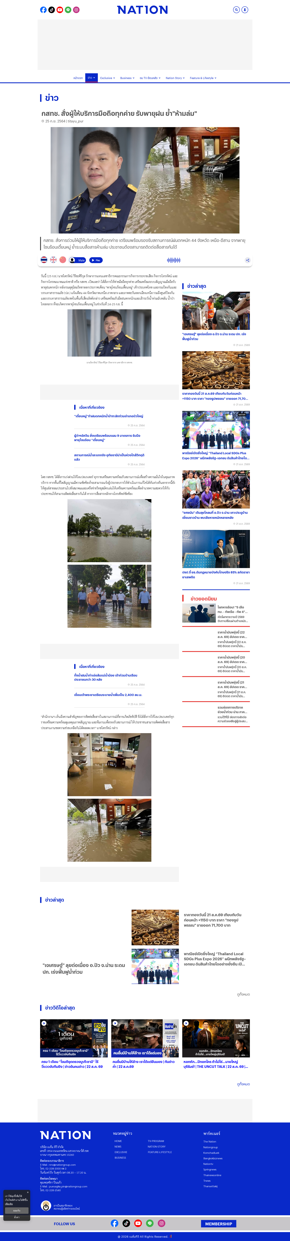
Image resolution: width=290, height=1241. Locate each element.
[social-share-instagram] (76, 10)
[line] (150, 1226)
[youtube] (138, 1226)
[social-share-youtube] (60, 10)
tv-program (156, 1141)
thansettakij (210, 1186)
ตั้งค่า (17, 1217)
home (118, 1141)
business (120, 1157)
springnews (209, 1169)
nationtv (208, 1164)
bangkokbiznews (213, 1158)
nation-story (156, 1146)
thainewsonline (212, 1175)
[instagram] (161, 1226)
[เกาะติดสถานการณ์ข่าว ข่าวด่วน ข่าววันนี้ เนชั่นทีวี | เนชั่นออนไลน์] (142, 10)
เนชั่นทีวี (134, 1236)
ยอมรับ (16, 1210)
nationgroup (210, 1147)
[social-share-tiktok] (51, 10)
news (118, 1146)
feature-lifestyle (160, 1152)
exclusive (121, 1152)
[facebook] (114, 1226)
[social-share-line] (68, 10)
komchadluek (211, 1152)
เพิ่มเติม (9, 1203)
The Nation (209, 1141)
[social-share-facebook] (43, 10)
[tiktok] (126, 1226)
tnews (207, 1180)
